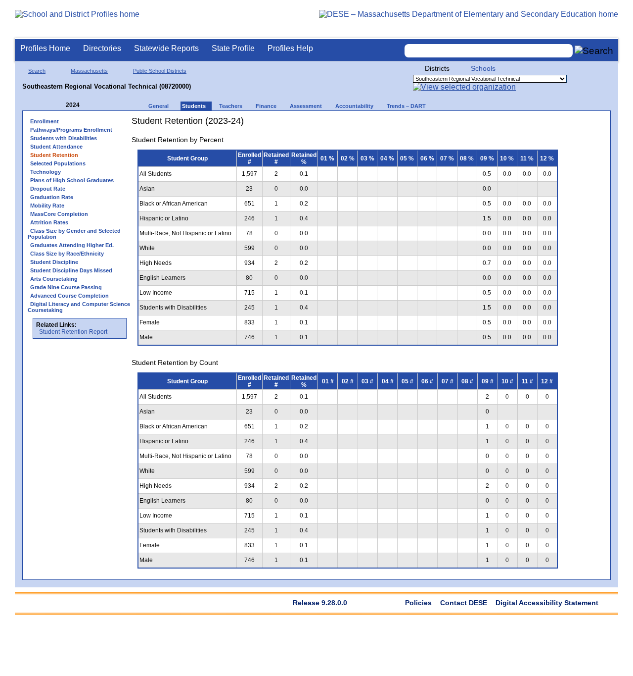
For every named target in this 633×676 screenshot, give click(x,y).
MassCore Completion (59, 214)
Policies (418, 603)
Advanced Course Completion (69, 296)
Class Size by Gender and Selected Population (74, 234)
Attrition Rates (49, 222)
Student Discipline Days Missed (71, 270)
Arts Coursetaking (54, 279)
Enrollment (44, 121)
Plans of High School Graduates (72, 180)
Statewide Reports (166, 48)
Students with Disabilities (63, 138)
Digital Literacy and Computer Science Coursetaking (79, 307)
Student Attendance (56, 147)
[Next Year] (93, 105)
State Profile (233, 48)
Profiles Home (45, 48)
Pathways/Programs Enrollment (71, 130)
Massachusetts (89, 71)
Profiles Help (290, 48)
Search (36, 71)
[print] (502, 124)
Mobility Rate (47, 205)
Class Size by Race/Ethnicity (67, 254)
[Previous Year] (59, 105)
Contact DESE (463, 603)
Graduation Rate (51, 197)
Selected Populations (58, 163)
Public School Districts (159, 71)
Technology (45, 172)
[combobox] (489, 50)
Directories (102, 48)
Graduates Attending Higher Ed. (72, 245)
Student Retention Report (73, 331)
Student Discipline (54, 262)
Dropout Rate (47, 189)
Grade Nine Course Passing (66, 287)
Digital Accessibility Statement (547, 603)
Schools (483, 68)
